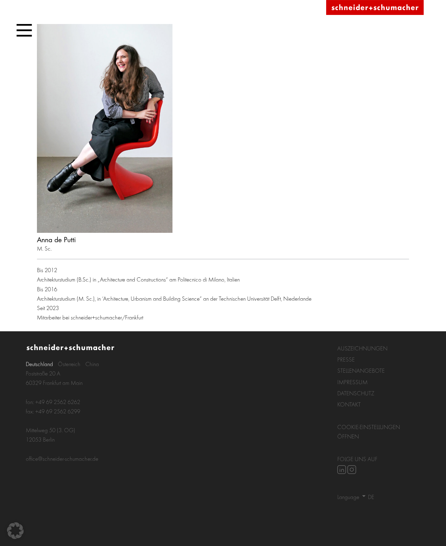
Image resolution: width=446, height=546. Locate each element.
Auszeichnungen (362, 348)
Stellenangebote (361, 370)
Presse (346, 359)
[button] (15, 530)
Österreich (69, 363)
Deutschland (39, 363)
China (92, 363)
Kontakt (349, 404)
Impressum (352, 382)
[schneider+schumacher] (375, 8)
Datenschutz (355, 393)
